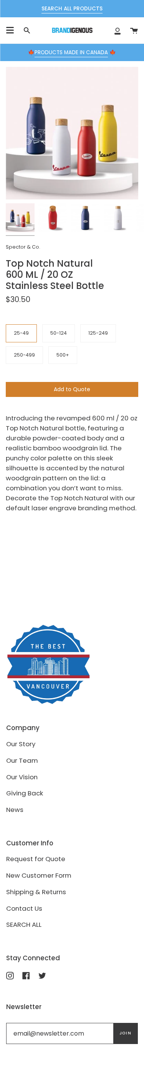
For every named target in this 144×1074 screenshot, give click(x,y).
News (14, 809)
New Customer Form (38, 875)
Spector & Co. (23, 247)
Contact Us (24, 908)
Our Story (20, 744)
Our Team (22, 760)
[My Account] (117, 30)
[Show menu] (10, 30)
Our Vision (22, 777)
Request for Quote (35, 858)
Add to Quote (72, 389)
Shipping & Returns (36, 891)
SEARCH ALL (23, 924)
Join (125, 1033)
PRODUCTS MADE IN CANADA (71, 52)
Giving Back (24, 793)
